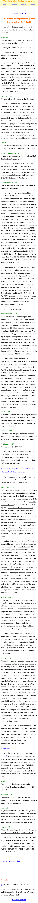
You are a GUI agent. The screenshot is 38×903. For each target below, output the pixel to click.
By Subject (23, 4)
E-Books (33, 4)
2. (1, 889)
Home (4, 4)
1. (1, 885)
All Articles (14, 4)
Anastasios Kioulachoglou (10, 861)
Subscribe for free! (19, 14)
